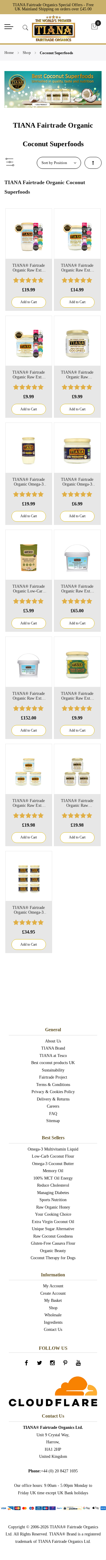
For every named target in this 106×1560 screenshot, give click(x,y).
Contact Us (53, 1329)
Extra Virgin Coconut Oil (53, 1222)
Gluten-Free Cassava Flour (53, 1243)
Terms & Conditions (53, 1084)
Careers (53, 1106)
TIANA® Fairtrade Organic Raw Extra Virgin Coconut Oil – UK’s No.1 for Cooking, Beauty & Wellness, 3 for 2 (28, 803)
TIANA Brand (53, 1048)
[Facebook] (27, 1365)
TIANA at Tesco (53, 1055)
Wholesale (53, 1315)
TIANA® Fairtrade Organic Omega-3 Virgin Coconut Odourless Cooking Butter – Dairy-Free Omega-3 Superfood (77, 482)
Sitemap (53, 1121)
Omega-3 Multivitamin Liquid (53, 1149)
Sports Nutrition (53, 1200)
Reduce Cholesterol (53, 1185)
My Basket (53, 1300)
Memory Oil (53, 1171)
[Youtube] (79, 1365)
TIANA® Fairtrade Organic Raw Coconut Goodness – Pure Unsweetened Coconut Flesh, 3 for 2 (77, 803)
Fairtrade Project (53, 1077)
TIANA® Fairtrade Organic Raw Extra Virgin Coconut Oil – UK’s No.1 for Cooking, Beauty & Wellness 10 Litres (28, 696)
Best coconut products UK (53, 1063)
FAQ (53, 1113)
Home (9, 52)
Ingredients (53, 1322)
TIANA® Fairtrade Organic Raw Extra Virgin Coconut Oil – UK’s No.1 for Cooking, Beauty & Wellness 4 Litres (77, 589)
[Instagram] (53, 1365)
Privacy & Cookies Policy (53, 1092)
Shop (27, 52)
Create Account (53, 1293)
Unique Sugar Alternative (53, 1229)
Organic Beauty (53, 1251)
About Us (53, 1041)
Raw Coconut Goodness (53, 1236)
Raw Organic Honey (53, 1207)
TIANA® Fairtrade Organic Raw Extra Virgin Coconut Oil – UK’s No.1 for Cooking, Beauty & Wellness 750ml (28, 268)
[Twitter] (40, 1365)
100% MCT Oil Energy (53, 1178)
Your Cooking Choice (53, 1214)
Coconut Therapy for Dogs (53, 1258)
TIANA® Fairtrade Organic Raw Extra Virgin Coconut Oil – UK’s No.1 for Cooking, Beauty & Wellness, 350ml (28, 375)
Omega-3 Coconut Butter (53, 1163)
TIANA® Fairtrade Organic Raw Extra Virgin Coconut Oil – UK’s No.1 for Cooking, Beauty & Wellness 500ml (77, 268)
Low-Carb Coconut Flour (53, 1156)
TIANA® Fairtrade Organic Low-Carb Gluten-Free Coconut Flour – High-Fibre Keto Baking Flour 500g (28, 589)
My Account (53, 1286)
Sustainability (53, 1070)
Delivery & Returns (53, 1099)
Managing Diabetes (53, 1193)
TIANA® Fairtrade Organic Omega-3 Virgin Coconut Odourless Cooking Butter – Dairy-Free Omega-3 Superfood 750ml (29, 482)
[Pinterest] (66, 1365)
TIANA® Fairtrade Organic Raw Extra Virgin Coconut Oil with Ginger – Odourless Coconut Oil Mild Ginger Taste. (77, 696)
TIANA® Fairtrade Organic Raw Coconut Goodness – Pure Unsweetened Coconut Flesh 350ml (77, 375)
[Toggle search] (25, 27)
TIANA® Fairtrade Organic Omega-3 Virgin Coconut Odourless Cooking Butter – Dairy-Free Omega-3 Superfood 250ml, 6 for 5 (29, 910)
